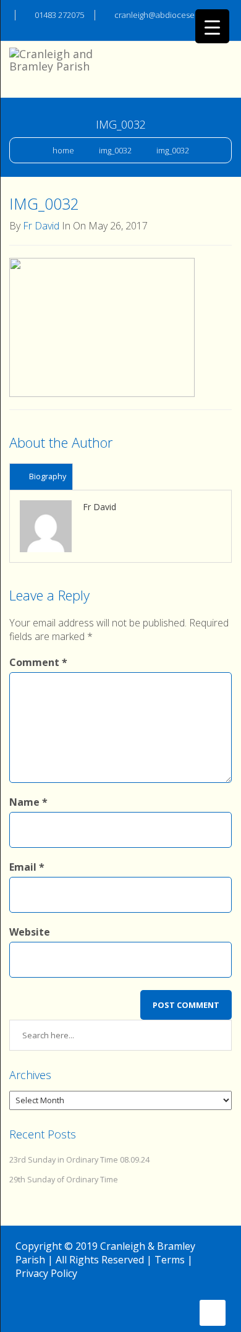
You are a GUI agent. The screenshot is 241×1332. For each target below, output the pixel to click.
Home (63, 150)
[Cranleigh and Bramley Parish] (55, 56)
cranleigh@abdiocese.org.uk (166, 14)
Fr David (41, 226)
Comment (38, 662)
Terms (169, 1259)
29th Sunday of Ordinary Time (63, 1179)
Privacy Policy (46, 1273)
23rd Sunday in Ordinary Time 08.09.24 (79, 1160)
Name (28, 802)
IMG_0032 (115, 150)
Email (26, 867)
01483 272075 (59, 14)
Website (29, 932)
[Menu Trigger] (212, 26)
